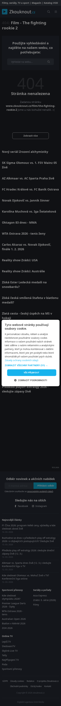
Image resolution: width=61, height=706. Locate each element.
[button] (30, 365)
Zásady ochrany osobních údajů (21, 360)
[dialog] (30, 353)
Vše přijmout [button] (32, 372)
